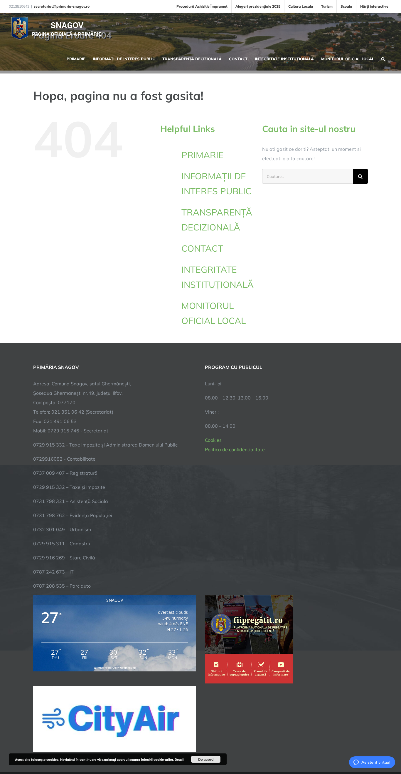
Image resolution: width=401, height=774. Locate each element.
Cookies (213, 440)
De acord (205, 759)
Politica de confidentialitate (235, 449)
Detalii (179, 759)
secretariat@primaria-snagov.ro (62, 6)
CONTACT (202, 248)
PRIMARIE (202, 155)
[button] (383, 58)
